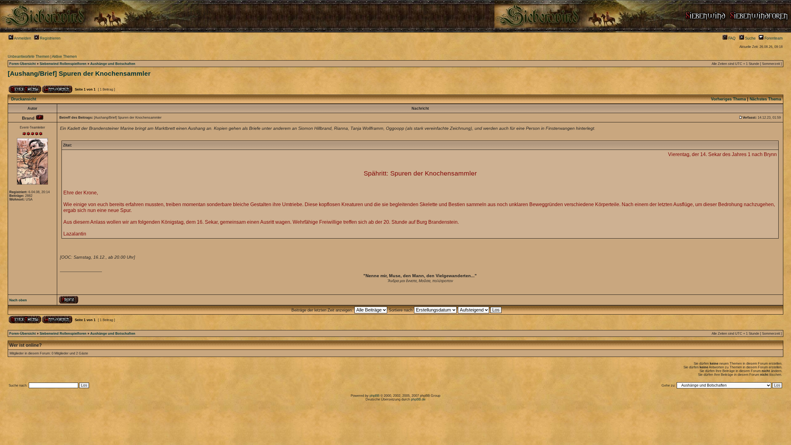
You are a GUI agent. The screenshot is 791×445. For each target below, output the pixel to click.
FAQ (731, 38)
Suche (750, 38)
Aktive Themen (64, 56)
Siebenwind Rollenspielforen (63, 64)
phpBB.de (418, 399)
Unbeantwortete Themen (28, 56)
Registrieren (50, 38)
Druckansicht (23, 99)
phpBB (374, 395)
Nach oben (18, 300)
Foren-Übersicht (22, 64)
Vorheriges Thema (728, 99)
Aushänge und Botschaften (112, 64)
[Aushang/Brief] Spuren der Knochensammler (79, 73)
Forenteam (773, 38)
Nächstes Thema (765, 99)
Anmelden (22, 38)
